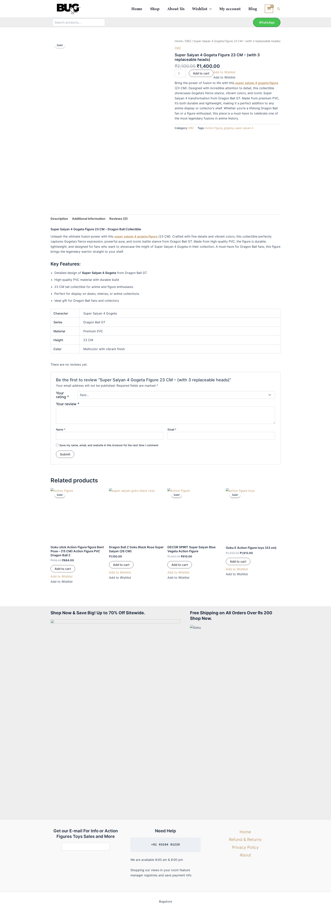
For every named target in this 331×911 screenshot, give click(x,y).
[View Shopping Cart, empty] (269, 9)
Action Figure (213, 128)
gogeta (228, 128)
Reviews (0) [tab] (118, 219)
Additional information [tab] (88, 219)
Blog (252, 9)
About (245, 855)
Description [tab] (59, 219)
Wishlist (199, 9)
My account (230, 9)
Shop (155, 9)
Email (172, 429)
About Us (175, 9)
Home (136, 9)
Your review (67, 404)
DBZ (188, 41)
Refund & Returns (245, 839)
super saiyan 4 (243, 128)
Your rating (62, 395)
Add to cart (201, 73)
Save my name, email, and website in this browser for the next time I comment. (109, 445)
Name (60, 429)
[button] (209, 8)
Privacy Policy (245, 847)
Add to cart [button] (63, 569)
